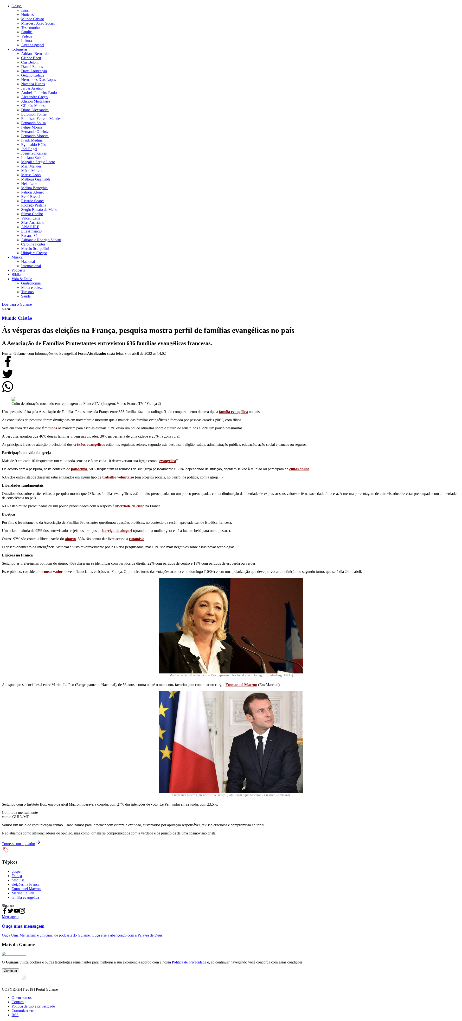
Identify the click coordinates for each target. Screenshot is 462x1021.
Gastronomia (31, 283)
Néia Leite (29, 183)
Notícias (27, 15)
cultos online (299, 469)
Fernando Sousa (33, 123)
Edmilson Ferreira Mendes (41, 118)
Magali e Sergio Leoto (38, 162)
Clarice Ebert (31, 58)
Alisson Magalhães (35, 101)
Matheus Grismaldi (35, 179)
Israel (25, 10)
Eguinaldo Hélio (33, 144)
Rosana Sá (29, 235)
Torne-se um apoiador (18, 844)
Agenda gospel (32, 45)
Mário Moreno (32, 170)
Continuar (10, 971)
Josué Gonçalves (34, 153)
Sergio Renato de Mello (39, 209)
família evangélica (233, 412)
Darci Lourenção (34, 71)
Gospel (17, 6)
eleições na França (25, 884)
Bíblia (16, 274)
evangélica (167, 461)
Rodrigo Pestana (33, 205)
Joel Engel (29, 149)
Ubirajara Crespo (34, 253)
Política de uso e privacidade (33, 1006)
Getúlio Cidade (32, 75)
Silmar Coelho (32, 214)
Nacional (28, 261)
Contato (18, 1002)
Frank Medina (32, 140)
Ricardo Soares (32, 201)
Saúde (26, 296)
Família (26, 32)
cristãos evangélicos (89, 444)
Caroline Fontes (33, 244)
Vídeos (26, 36)
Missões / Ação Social (38, 23)
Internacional (31, 266)
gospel (16, 871)
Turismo (27, 292)
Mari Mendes (31, 166)
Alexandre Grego (34, 97)
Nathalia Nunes (33, 84)
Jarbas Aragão (32, 88)
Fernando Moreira (35, 136)
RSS (15, 1015)
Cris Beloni (29, 62)
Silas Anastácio (32, 222)
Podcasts (18, 270)
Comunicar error (24, 1010)
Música (17, 257)
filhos (52, 428)
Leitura (26, 41)
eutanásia (136, 539)
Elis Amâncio (31, 231)
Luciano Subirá (33, 157)
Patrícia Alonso (32, 192)
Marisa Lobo (31, 175)
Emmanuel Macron (241, 685)
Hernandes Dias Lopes (38, 80)
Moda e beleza (32, 287)
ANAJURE (30, 227)
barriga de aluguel (117, 531)
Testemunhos (31, 28)
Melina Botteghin (34, 188)
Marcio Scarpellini (35, 248)
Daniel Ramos (32, 67)
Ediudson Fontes (34, 114)
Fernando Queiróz (35, 131)
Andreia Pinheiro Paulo (39, 92)
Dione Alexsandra (35, 110)
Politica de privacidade (189, 962)
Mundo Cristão (32, 19)
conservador (52, 571)
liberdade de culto (129, 506)
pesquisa (18, 880)
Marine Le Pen (23, 893)
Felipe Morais (31, 127)
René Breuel (30, 196)
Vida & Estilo (22, 279)
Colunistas (19, 49)
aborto (70, 539)
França (17, 876)
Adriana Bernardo (35, 54)
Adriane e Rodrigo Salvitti (41, 240)
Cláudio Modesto (34, 105)
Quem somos (22, 997)
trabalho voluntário (118, 477)
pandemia (79, 469)
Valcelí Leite (30, 218)
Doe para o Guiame (17, 304)
